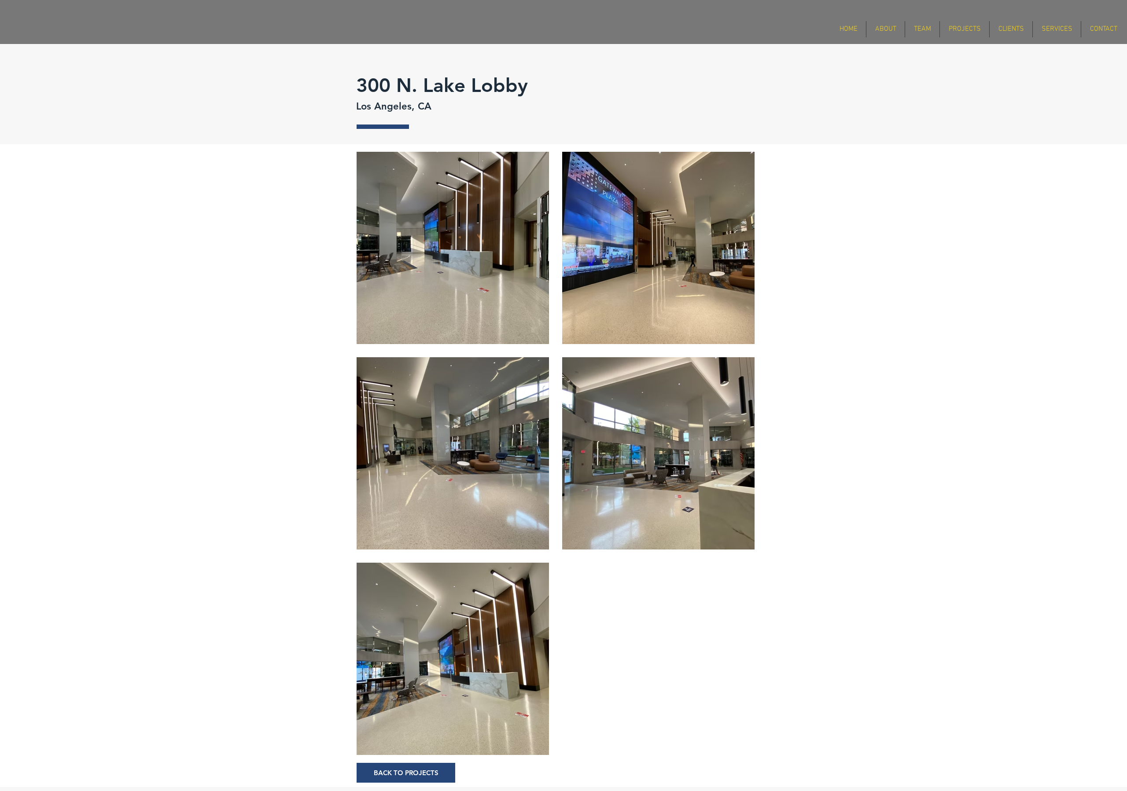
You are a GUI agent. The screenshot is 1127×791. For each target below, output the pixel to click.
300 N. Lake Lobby (447, 85)
